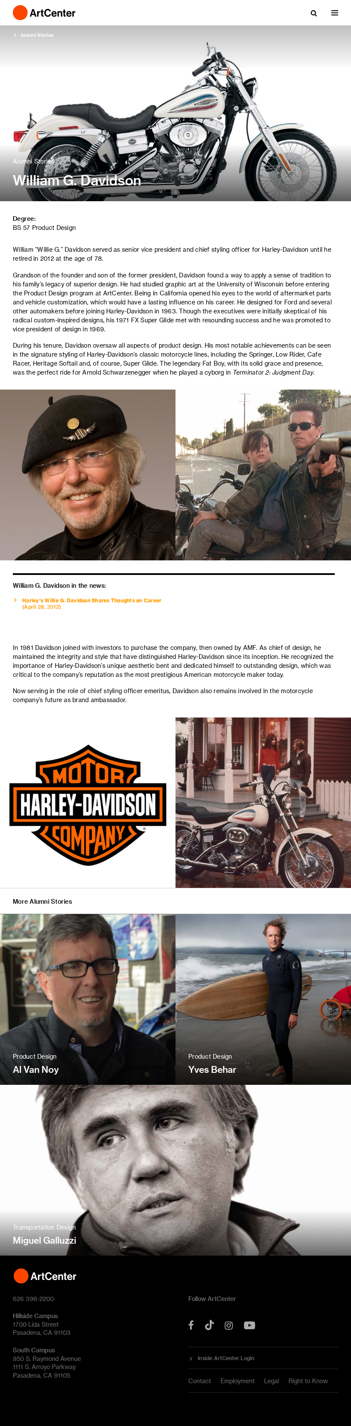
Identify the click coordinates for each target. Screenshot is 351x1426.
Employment (237, 1380)
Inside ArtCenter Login (226, 1358)
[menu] (334, 12)
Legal (271, 1380)
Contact (199, 1380)
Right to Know (308, 1380)
